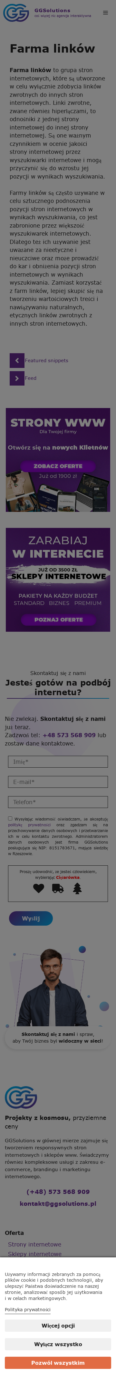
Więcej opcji (58, 1325)
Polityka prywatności (28, 1309)
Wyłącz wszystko (58, 1344)
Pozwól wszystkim (58, 1362)
